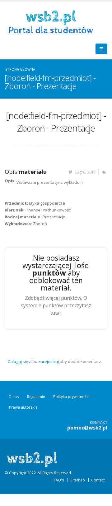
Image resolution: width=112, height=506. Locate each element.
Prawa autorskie (23, 407)
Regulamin (36, 396)
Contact (98, 479)
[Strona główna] (53, 21)
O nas (13, 396)
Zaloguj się (18, 361)
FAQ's (59, 479)
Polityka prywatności (71, 396)
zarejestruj (48, 361)
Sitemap (77, 479)
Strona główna (20, 69)
